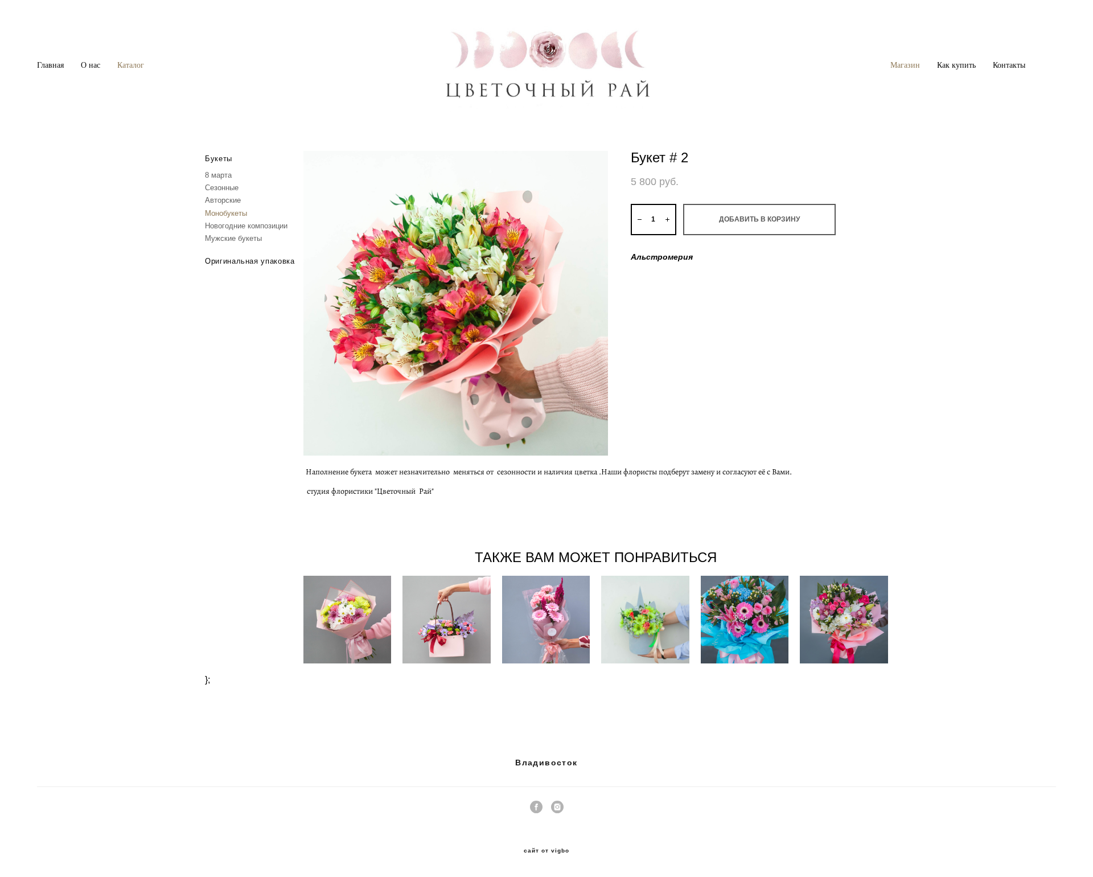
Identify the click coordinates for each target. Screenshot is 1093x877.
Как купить (956, 65)
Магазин (905, 65)
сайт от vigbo (546, 851)
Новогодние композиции (246, 226)
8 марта (218, 175)
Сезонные (222, 187)
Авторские (223, 200)
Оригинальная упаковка (250, 261)
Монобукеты (226, 213)
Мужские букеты (233, 238)
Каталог (130, 65)
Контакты (1009, 65)
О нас (90, 65)
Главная (50, 65)
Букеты (218, 158)
